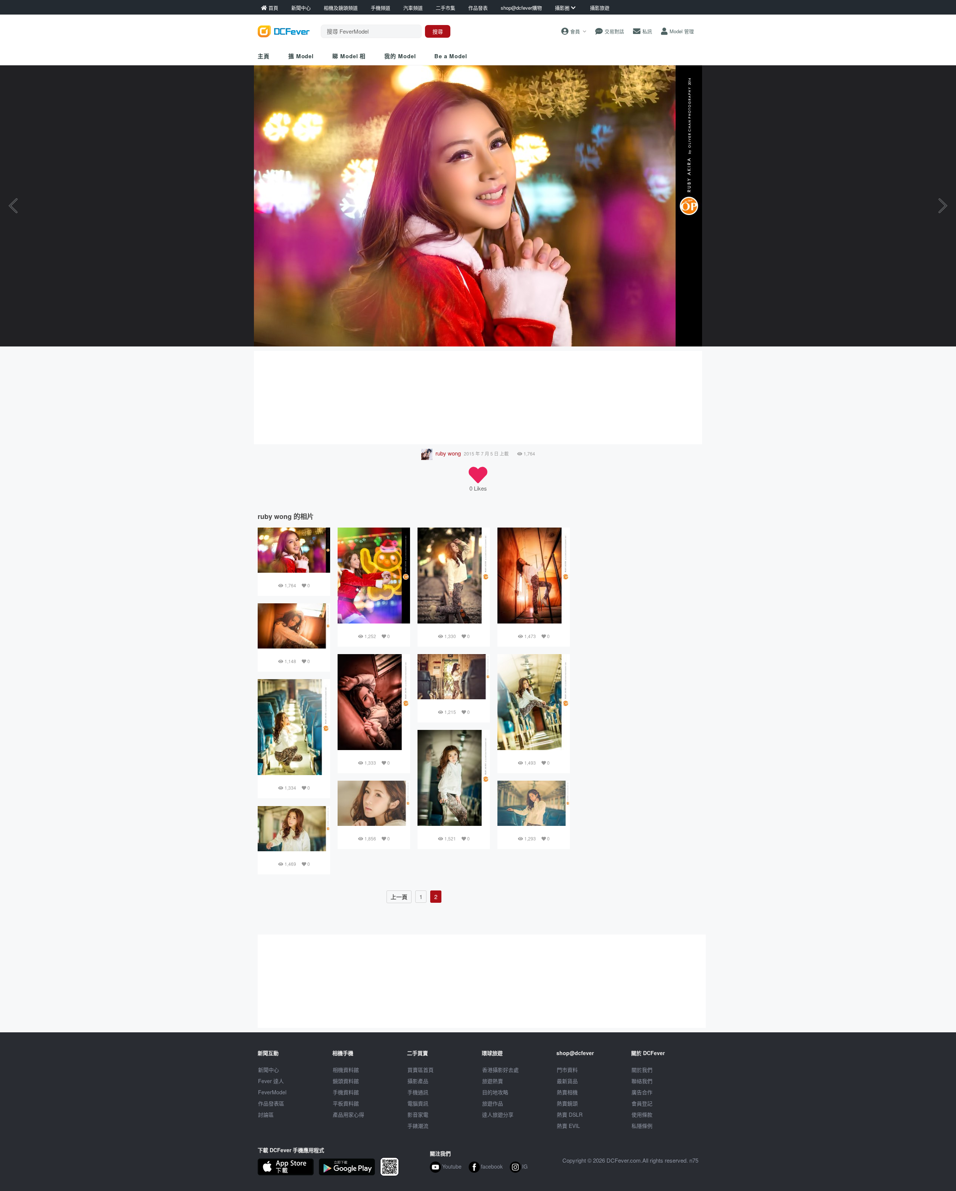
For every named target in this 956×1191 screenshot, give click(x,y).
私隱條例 (641, 1125)
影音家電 (417, 1114)
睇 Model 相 (349, 56)
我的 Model (400, 56)
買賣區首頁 (420, 1069)
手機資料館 (346, 1092)
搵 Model (301, 56)
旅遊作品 (492, 1103)
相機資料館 (346, 1069)
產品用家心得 (348, 1114)
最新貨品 (567, 1081)
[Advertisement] (478, 397)
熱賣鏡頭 (567, 1103)
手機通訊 (417, 1092)
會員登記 (641, 1103)
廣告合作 (641, 1092)
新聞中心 (268, 1069)
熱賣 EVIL (568, 1125)
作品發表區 (271, 1103)
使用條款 (641, 1114)
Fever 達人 (271, 1081)
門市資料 (567, 1069)
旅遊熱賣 (492, 1081)
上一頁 (399, 897)
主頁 (264, 56)
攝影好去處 (500, 1069)
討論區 (266, 1114)
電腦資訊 (417, 1103)
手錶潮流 (417, 1125)
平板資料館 (346, 1103)
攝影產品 (417, 1081)
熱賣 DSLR (570, 1114)
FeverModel (272, 1092)
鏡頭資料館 (346, 1081)
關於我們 (641, 1069)
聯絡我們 (641, 1081)
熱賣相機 (567, 1092)
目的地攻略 (495, 1092)
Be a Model (450, 56)
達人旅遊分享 (497, 1114)
